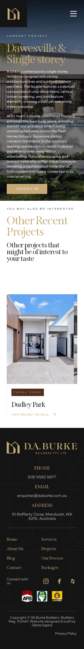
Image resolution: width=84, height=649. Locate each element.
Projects (48, 548)
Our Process (52, 558)
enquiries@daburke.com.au (42, 496)
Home (12, 539)
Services (49, 539)
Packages (49, 567)
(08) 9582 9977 (42, 477)
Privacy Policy (66, 634)
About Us (15, 548)
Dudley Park (28, 405)
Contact (14, 567)
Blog (11, 558)
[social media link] (45, 581)
